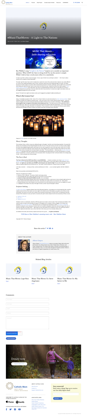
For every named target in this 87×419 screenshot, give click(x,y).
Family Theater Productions (38, 403)
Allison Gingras (25, 41)
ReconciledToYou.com (44, 243)
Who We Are (35, 386)
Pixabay (22, 138)
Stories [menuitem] (27, 2)
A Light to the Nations (37, 71)
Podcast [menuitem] (33, 2)
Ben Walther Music (60, 214)
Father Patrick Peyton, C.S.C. (38, 406)
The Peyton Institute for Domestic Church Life (39, 408)
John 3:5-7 (19, 198)
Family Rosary (35, 401)
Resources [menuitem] (58, 2)
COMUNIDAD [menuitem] (65, 2)
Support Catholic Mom (19, 364)
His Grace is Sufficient (62, 204)
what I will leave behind (62, 99)
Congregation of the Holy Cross (38, 404)
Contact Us (34, 388)
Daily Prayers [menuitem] (39, 2)
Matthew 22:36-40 (21, 196)
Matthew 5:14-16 (21, 199)
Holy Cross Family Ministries (38, 399)
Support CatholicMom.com (37, 390)
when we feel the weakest (26, 204)
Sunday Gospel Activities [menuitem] (49, 2)
